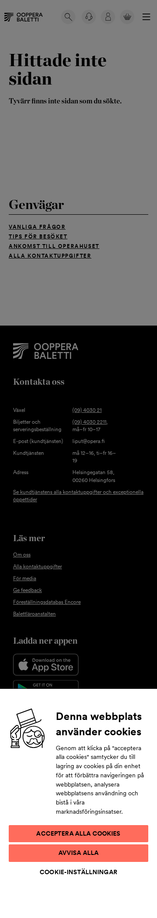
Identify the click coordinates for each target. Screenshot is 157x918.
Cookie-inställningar (78, 871)
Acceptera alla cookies (78, 833)
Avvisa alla (78, 852)
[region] (78, 803)
